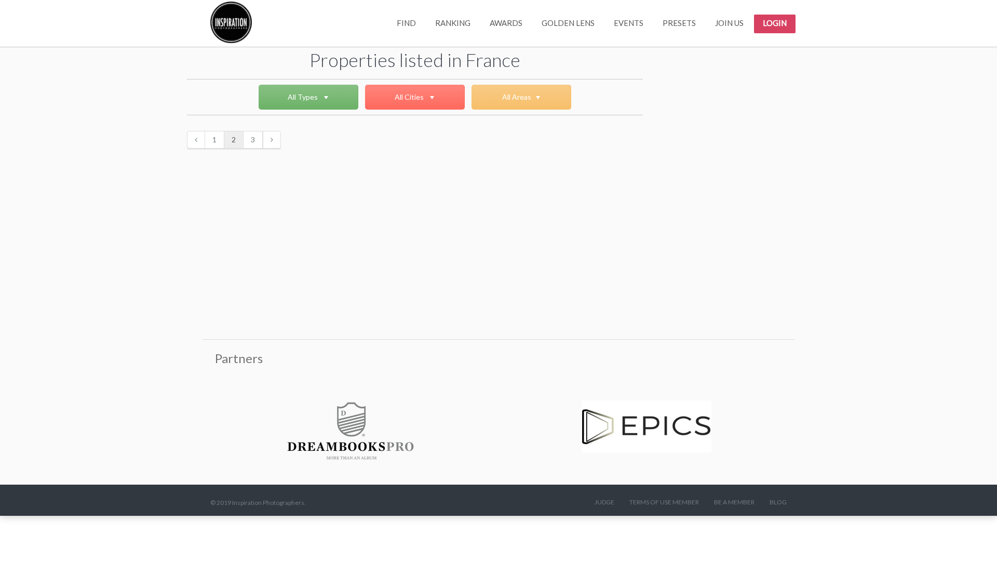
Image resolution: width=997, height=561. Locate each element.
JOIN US (729, 23)
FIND (406, 23)
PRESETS (679, 23)
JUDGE (604, 502)
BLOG (778, 502)
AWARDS (506, 23)
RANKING (452, 23)
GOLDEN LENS (568, 23)
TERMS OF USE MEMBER (664, 502)
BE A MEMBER (734, 502)
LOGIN (775, 23)
